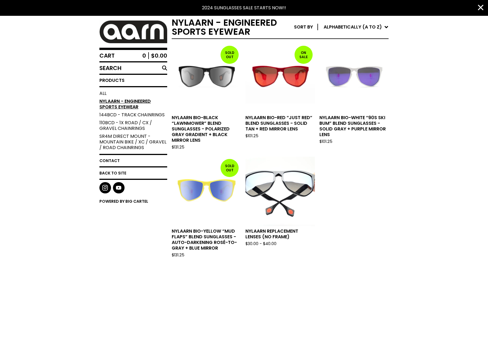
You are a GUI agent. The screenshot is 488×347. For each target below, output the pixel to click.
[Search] (164, 68)
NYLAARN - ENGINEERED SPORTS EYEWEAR (125, 104)
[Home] (133, 31)
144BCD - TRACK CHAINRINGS (132, 115)
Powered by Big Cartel (123, 201)
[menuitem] (341, 27)
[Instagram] (105, 188)
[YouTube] (119, 188)
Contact (109, 160)
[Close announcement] (480, 8)
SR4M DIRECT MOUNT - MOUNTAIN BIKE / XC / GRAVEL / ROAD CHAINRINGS (132, 142)
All (102, 93)
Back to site (112, 173)
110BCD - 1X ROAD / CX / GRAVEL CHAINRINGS (125, 125)
